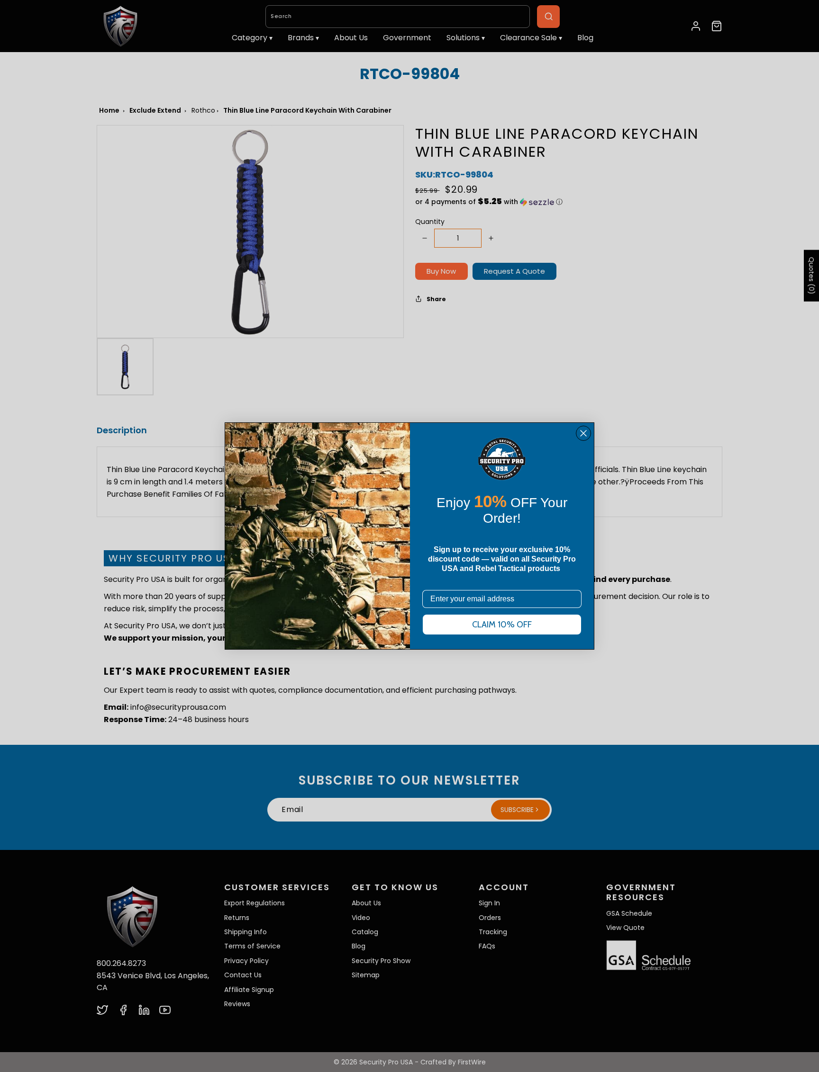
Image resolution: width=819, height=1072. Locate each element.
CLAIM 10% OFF (502, 624)
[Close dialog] (583, 433)
